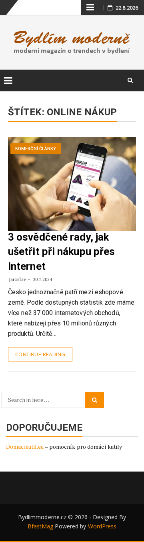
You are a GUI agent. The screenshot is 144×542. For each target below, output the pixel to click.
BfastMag (41, 526)
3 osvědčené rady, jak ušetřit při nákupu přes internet (61, 251)
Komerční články (35, 148)
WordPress (102, 526)
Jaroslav (17, 279)
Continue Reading (40, 354)
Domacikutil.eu (25, 446)
